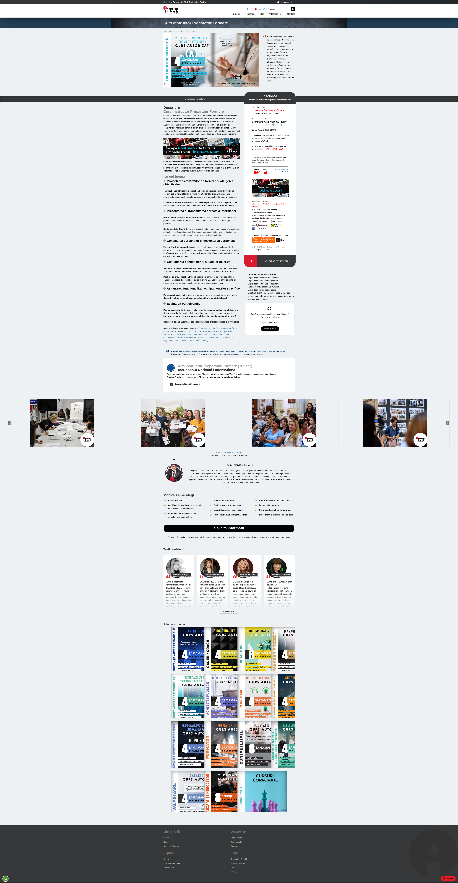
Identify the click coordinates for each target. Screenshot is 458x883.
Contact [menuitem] (291, 14)
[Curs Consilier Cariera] (229, 628)
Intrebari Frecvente (171, 863)
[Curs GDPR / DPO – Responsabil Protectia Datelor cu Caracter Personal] (196, 722)
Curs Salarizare (211, 337)
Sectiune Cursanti (171, 846)
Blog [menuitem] (262, 14)
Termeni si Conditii (239, 859)
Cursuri (175, 31)
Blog (165, 842)
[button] (229, 384)
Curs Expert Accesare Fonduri (176, 331)
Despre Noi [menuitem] (276, 14)
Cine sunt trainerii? (229, 452)
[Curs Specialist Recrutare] (262, 675)
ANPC (233, 872)
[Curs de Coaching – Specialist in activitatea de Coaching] (262, 628)
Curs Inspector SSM (182, 334)
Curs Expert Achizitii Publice (204, 331)
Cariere (234, 846)
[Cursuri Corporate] (262, 772)
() (262, 351)
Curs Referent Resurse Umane (189, 337)
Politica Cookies (238, 863)
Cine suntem (236, 838)
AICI (236, 374)
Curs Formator (217, 334)
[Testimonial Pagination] (174, 459)
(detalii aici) (277, 125)
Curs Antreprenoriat (206, 328)
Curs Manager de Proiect (227, 328)
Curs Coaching (201, 340)
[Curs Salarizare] (196, 772)
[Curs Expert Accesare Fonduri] (196, 675)
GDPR (234, 868)
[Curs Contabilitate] (262, 722)
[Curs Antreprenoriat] (196, 628)
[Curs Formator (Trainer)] (229, 722)
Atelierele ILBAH (167, 31)
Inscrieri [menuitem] (251, 14)
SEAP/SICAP (169, 868)
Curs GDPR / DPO (201, 334)
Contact (166, 859)
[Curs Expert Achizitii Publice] (229, 675)
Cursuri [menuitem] (236, 14)
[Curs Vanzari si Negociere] (228, 772)
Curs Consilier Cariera (184, 340)
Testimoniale (236, 842)
